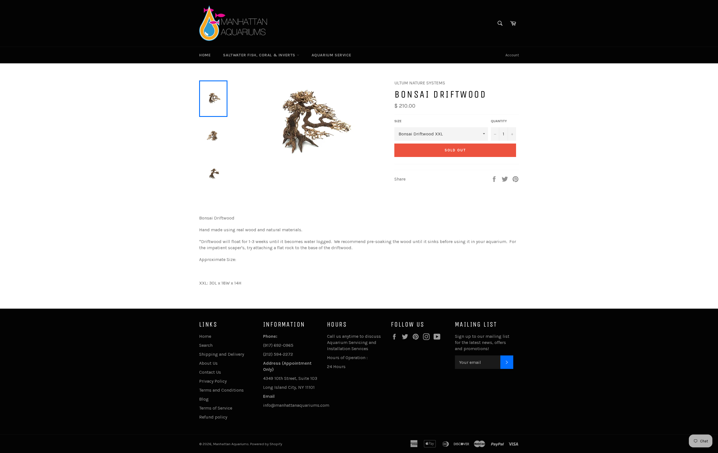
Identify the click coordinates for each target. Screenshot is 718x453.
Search (206, 345)
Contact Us (210, 372)
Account (512, 55)
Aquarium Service (331, 55)
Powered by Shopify (266, 444)
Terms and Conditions (221, 390)
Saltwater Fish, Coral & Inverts (259, 55)
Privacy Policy (213, 381)
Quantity (499, 121)
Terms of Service (215, 408)
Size (398, 121)
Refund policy (213, 417)
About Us (208, 363)
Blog (204, 399)
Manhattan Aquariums (231, 444)
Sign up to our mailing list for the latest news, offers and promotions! (482, 342)
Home (205, 55)
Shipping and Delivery (221, 354)
